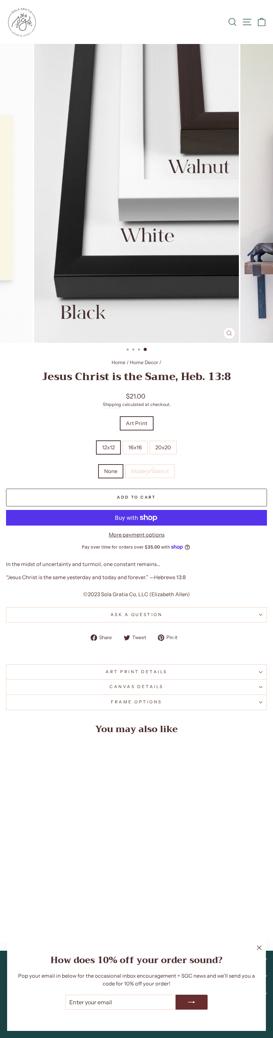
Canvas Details (136, 686)
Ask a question (136, 614)
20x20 (163, 447)
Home (118, 362)
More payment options (137, 535)
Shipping (112, 404)
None (110, 471)
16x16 (135, 447)
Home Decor (144, 362)
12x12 (108, 447)
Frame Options (136, 701)
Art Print (137, 423)
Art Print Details (136, 671)
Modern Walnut (150, 471)
